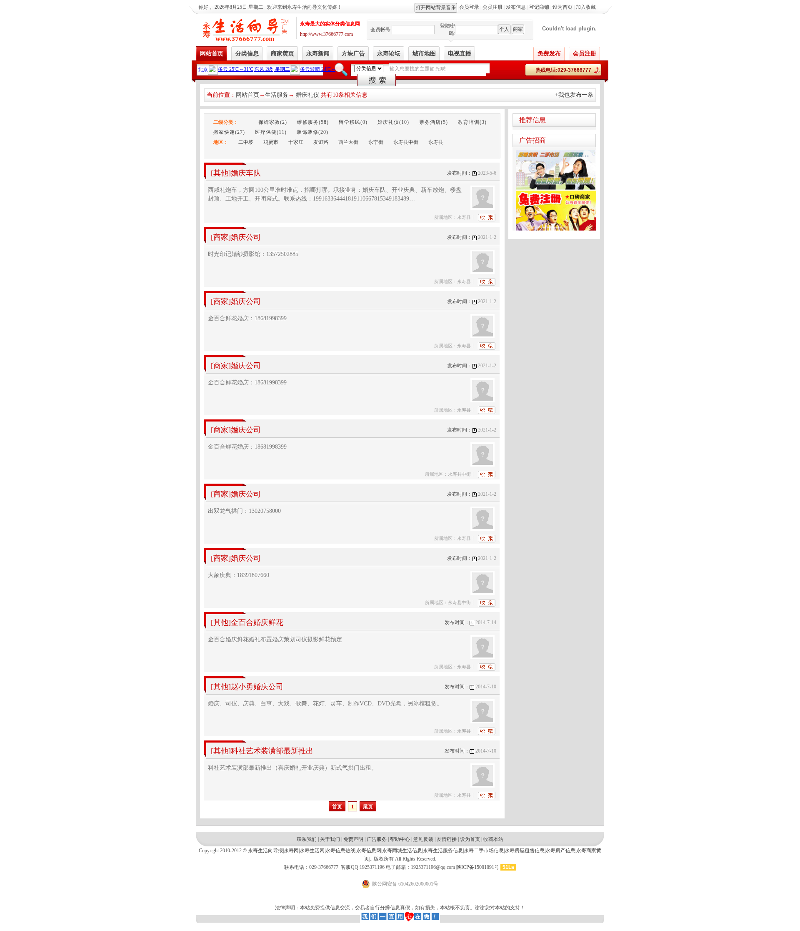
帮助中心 (400, 839)
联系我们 (307, 839)
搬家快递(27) (229, 132)
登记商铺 (539, 7)
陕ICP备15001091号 (478, 867)
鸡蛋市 (270, 142)
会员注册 (492, 7)
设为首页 (562, 7)
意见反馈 (423, 839)
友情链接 (447, 839)
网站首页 (247, 95)
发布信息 (516, 7)
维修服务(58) (313, 122)
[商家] (221, 237)
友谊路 (320, 142)
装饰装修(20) (312, 132)
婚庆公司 (246, 237)
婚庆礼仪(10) (393, 122)
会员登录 (469, 7)
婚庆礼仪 (307, 95)
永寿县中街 (405, 142)
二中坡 (245, 142)
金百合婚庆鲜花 (257, 622)
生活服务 (276, 95)
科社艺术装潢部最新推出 (272, 751)
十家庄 (295, 142)
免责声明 (353, 839)
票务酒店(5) (433, 122)
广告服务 (377, 839)
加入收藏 (586, 7)
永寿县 (435, 142)
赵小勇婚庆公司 (257, 687)
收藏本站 (493, 839)
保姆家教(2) (272, 122)
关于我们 (330, 839)
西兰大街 (348, 142)
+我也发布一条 (574, 95)
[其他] (221, 173)
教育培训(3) (472, 122)
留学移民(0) (353, 122)
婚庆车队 (246, 173)
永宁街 (375, 142)
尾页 (368, 807)
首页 (337, 807)
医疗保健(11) (271, 132)
